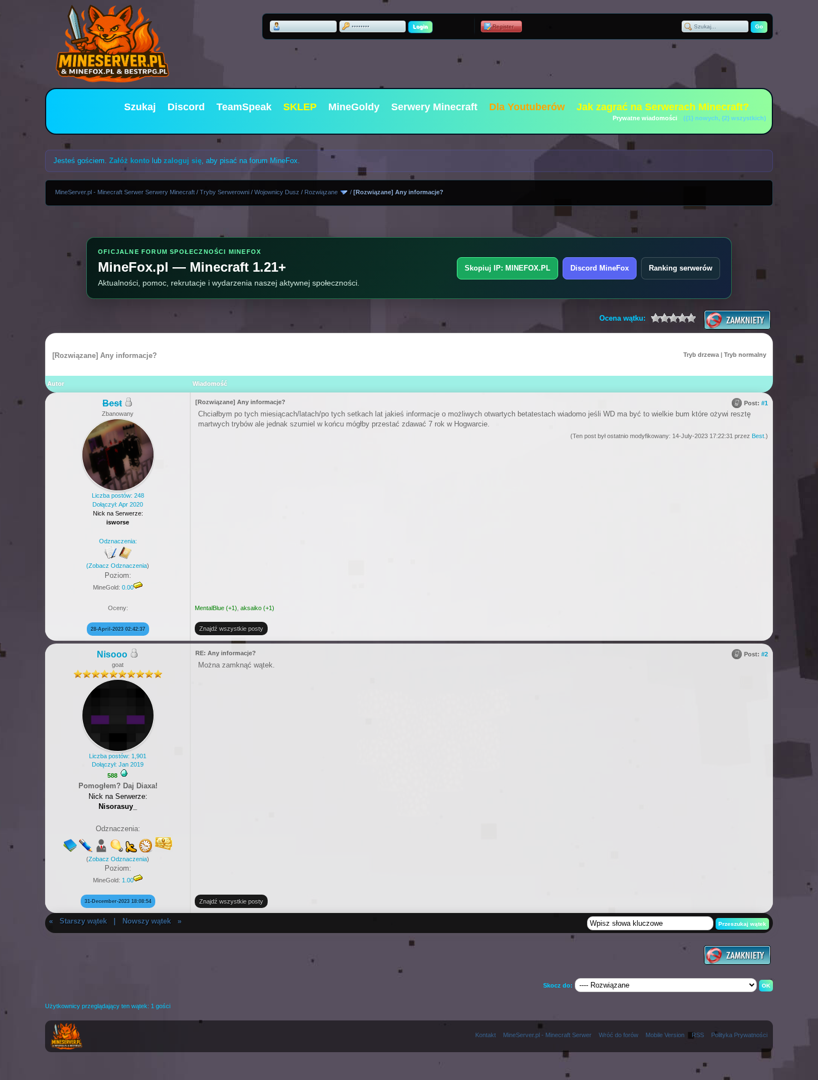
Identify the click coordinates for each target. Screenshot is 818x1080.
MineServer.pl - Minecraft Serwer (547, 1035)
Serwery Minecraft (434, 106)
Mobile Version (664, 1035)
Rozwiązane (321, 192)
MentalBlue (209, 608)
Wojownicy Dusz (276, 192)
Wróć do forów (618, 1035)
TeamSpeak (244, 106)
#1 (764, 403)
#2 (764, 654)
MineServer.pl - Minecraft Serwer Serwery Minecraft (125, 192)
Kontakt (485, 1035)
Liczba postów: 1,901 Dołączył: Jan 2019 (117, 760)
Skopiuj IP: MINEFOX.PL (507, 268)
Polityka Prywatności (739, 1035)
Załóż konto (129, 160)
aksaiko (251, 608)
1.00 (128, 880)
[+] (124, 773)
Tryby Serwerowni (224, 192)
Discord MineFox (599, 268)
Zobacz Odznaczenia (117, 565)
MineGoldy (354, 106)
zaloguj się (182, 160)
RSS (698, 1035)
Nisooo (112, 654)
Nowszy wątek (146, 921)
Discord (186, 106)
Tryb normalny (745, 354)
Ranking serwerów (680, 268)
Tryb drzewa (701, 354)
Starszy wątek (83, 921)
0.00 (128, 587)
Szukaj (140, 106)
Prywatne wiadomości (645, 118)
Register (503, 26)
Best (758, 436)
